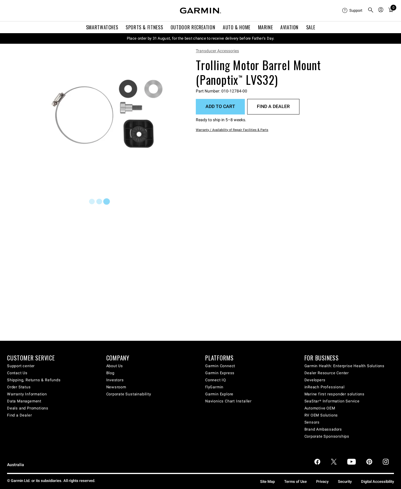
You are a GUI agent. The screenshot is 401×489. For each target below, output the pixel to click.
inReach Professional (324, 387)
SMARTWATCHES (102, 27)
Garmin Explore (219, 394)
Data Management (24, 401)
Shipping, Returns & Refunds (34, 380)
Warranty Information (27, 394)
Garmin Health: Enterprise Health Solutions (344, 366)
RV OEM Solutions (321, 415)
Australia (15, 464)
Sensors (312, 422)
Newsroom (116, 387)
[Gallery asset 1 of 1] (108, 114)
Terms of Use (295, 481)
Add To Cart (220, 106)
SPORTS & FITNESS (144, 27)
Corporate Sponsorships (327, 436)
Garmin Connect (220, 366)
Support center (21, 366)
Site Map (267, 481)
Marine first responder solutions (334, 394)
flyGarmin (214, 387)
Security (345, 481)
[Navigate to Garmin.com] (200, 10)
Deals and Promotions (27, 408)
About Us (114, 366)
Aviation (289, 27)
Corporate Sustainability (128, 394)
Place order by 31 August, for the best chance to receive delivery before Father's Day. (200, 38)
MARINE (265, 27)
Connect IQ (215, 380)
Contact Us (17, 373)
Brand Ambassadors (323, 429)
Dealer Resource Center (326, 373)
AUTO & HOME (236, 27)
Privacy (322, 481)
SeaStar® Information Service (332, 401)
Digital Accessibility (377, 481)
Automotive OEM (319, 408)
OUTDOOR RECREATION (193, 27)
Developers (315, 380)
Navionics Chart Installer (228, 401)
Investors (115, 380)
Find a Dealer (273, 106)
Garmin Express (220, 373)
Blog (110, 373)
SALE (310, 27)
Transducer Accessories (217, 51)
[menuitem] (352, 10)
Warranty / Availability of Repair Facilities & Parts (232, 130)
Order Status (19, 387)
